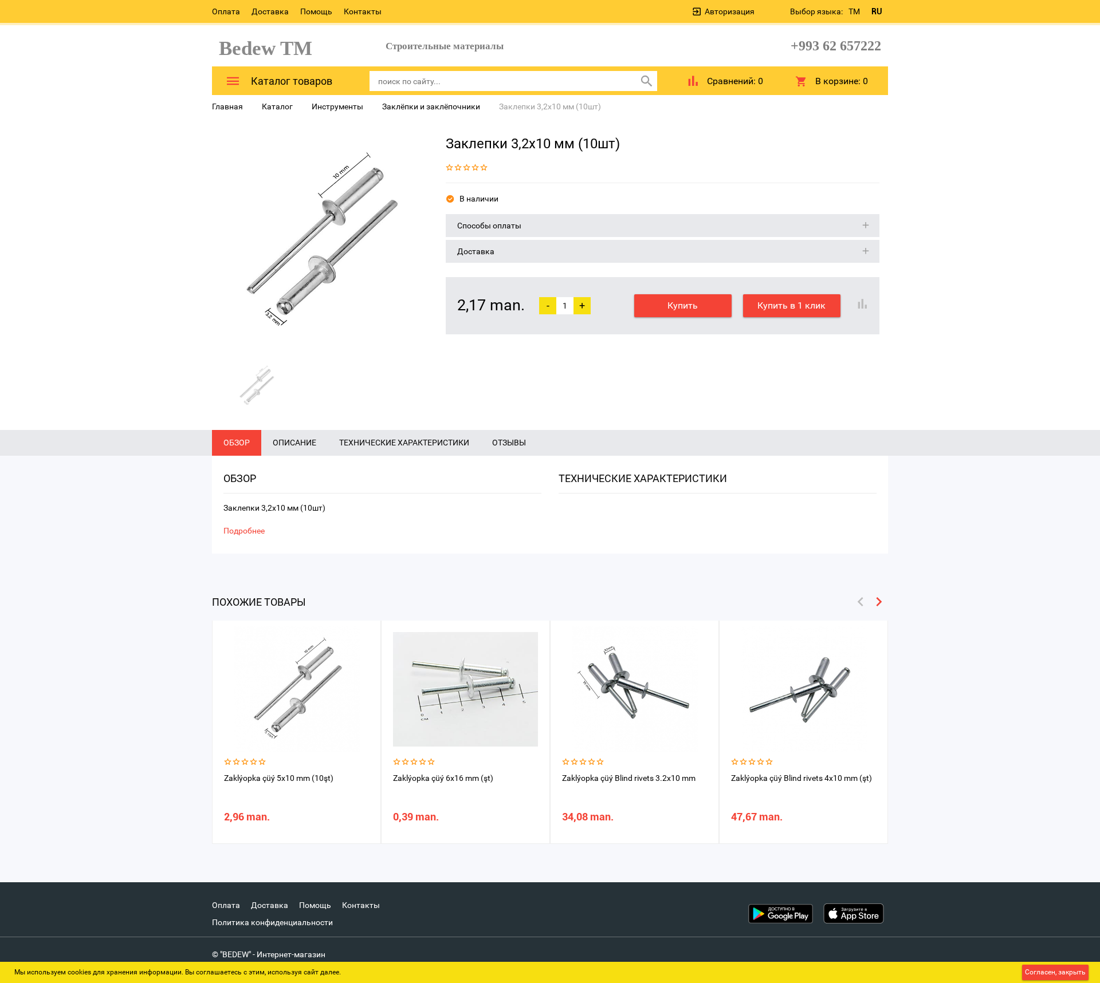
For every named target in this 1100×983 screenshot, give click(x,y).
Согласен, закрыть (1055, 972)
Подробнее (244, 530)
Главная (227, 106)
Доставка (270, 11)
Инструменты (337, 106)
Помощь (316, 11)
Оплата (226, 11)
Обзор (236, 442)
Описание (294, 442)
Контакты (363, 11)
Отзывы (509, 442)
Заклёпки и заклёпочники (431, 106)
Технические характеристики (404, 442)
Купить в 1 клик (791, 305)
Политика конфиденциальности (272, 922)
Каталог (277, 106)
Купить (682, 305)
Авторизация (730, 11)
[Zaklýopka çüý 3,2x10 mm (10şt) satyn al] (320, 241)
